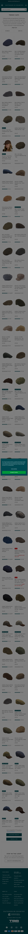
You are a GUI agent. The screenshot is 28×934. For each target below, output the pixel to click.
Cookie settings (14, 468)
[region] (14, 466)
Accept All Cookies (14, 472)
